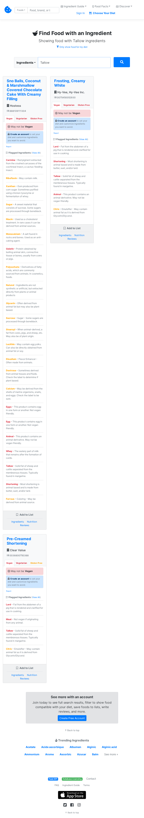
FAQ (57, 785)
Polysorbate (12, 266)
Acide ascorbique (52, 747)
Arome (49, 754)
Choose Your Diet (103, 13)
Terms (86, 785)
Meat (9, 619)
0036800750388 (19, 555)
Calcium (10, 388)
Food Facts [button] (101, 6)
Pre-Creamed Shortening (19, 541)
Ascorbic (65, 754)
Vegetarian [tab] (21, 118)
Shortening (12, 484)
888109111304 (17, 111)
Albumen (75, 747)
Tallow (9, 466)
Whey (9, 451)
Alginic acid (109, 747)
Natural (10, 285)
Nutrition (32, 521)
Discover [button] (124, 6)
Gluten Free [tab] (36, 118)
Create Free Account (72, 718)
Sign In (80, 13)
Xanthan (10, 186)
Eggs (9, 406)
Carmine (10, 160)
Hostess (15, 105)
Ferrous (10, 498)
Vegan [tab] (9, 118)
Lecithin (10, 344)
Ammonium (31, 754)
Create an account (19, 134)
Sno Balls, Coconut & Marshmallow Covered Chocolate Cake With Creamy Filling (24, 90)
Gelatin (10, 248)
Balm (95, 754)
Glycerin (10, 303)
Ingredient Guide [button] (73, 6)
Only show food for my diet (73, 46)
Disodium (11, 359)
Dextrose (11, 370)
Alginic (91, 747)
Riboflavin (11, 178)
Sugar (9, 204)
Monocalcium (13, 234)
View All (36, 152)
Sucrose (10, 318)
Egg (8, 421)
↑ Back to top (72, 730)
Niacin (9, 219)
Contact (91, 778)
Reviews (24, 525)
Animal (10, 436)
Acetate (30, 747)
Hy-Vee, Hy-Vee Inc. (71, 92)
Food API (53, 779)
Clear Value (17, 550)
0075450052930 (66, 97)
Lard (8, 604)
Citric (9, 648)
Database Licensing (72, 779)
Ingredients (24, 62)
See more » (111, 754)
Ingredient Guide (71, 785)
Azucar (81, 754)
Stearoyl (10, 329)
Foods (20, 10)
